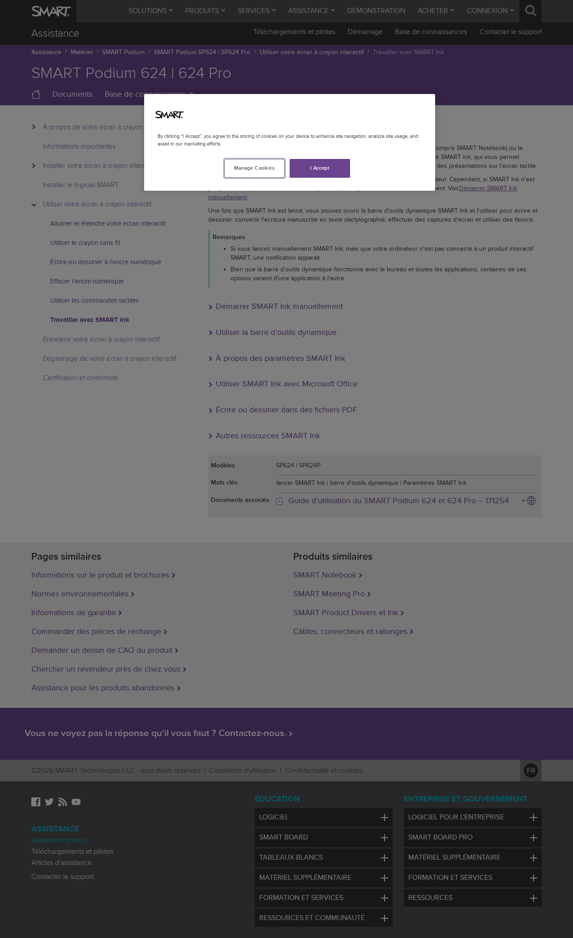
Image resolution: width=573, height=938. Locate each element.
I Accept (320, 168)
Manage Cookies (254, 168)
